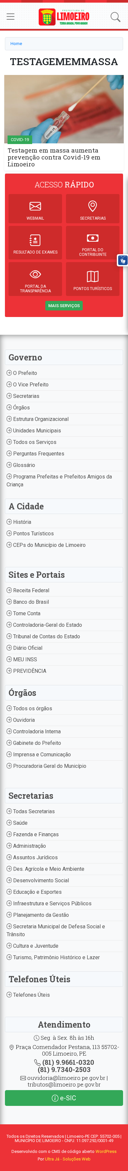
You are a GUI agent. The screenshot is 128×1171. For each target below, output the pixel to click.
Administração (29, 846)
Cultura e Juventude (35, 946)
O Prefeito (24, 373)
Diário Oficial (27, 648)
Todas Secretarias (33, 811)
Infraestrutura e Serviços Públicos (52, 903)
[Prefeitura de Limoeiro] (64, 16)
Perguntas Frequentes (38, 454)
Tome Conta (26, 613)
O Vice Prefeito (30, 384)
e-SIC (67, 1098)
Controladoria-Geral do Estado (47, 625)
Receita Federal (30, 590)
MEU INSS (24, 659)
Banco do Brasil (30, 602)
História (21, 522)
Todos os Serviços (34, 442)
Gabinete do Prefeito (36, 743)
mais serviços (64, 305)
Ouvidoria (23, 720)
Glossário (23, 465)
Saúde (20, 823)
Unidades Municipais (36, 430)
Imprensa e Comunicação (41, 754)
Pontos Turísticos (33, 533)
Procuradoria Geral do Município (49, 766)
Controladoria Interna (36, 731)
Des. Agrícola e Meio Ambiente (48, 869)
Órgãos (21, 407)
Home (16, 43)
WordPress (106, 1151)
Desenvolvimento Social (40, 880)
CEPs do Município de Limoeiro (49, 545)
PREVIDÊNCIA (29, 671)
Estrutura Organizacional (40, 419)
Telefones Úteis (31, 995)
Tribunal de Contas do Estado (46, 636)
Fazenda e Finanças (35, 834)
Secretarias (25, 396)
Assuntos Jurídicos (35, 857)
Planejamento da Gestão (40, 915)
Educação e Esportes (37, 892)
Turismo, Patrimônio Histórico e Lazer (56, 957)
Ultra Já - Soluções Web (68, 1159)
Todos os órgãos (32, 708)
